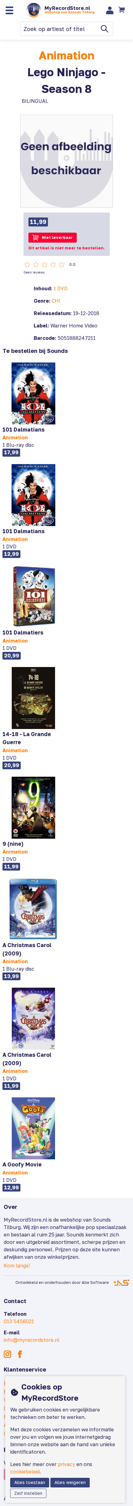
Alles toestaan (29, 1482)
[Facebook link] (20, 1354)
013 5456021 (19, 1321)
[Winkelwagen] (122, 10)
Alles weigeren (70, 1482)
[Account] (110, 10)
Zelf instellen (28, 1493)
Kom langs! (17, 1265)
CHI (56, 301)
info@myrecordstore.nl (31, 1340)
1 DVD (60, 288)
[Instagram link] (7, 1354)
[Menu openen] (9, 10)
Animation (66, 55)
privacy (66, 1464)
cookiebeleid (25, 1472)
